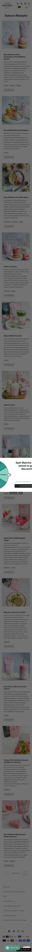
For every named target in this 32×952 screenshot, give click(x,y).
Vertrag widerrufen (23, 949)
